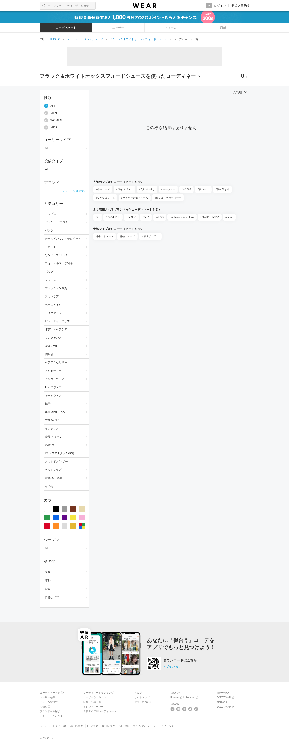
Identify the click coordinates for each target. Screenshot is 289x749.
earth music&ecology (182, 217)
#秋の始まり (222, 189)
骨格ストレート (104, 236)
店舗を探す (46, 706)
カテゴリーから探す (51, 716)
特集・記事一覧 (92, 702)
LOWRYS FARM (209, 217)
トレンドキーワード (94, 706)
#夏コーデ (203, 189)
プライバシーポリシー (145, 726)
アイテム (171, 27)
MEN (53, 113)
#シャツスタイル (105, 197)
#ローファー (168, 189)
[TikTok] (190, 709)
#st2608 (186, 189)
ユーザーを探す (49, 697)
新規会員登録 (240, 5)
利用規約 (124, 726)
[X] (172, 709)
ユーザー (118, 27)
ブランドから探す (50, 711)
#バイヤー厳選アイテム (134, 197)
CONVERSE (113, 217)
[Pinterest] (196, 709)
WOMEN (56, 120)
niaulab (221, 702)
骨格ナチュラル (150, 236)
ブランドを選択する (74, 191)
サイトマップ (142, 697)
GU (97, 217)
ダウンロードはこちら (180, 660)
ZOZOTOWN (224, 697)
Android (190, 697)
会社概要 (75, 726)
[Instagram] (178, 709)
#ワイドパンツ (124, 189)
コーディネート (66, 27)
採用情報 (107, 726)
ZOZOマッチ (224, 706)
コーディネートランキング (98, 692)
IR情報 (91, 726)
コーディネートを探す (52, 692)
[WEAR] (144, 5)
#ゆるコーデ (103, 189)
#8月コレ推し (147, 189)
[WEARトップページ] (42, 39)
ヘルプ (138, 692)
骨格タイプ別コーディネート (99, 711)
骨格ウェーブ (127, 236)
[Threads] (184, 709)
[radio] (47, 509)
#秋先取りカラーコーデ (167, 197)
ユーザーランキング (94, 697)
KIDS (53, 127)
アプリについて (172, 666)
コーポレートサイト (51, 726)
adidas (229, 217)
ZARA (146, 217)
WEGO (160, 217)
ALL (53, 106)
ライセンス (167, 726)
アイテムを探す (49, 702)
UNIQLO (131, 217)
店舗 (223, 27)
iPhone (174, 697)
